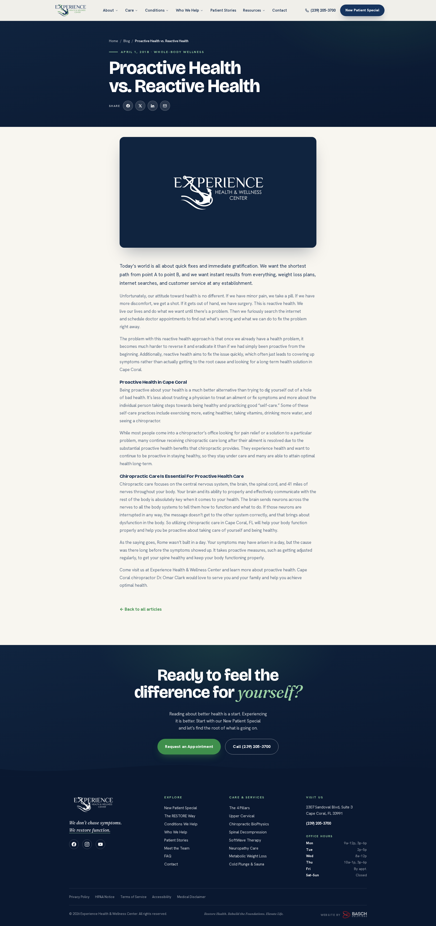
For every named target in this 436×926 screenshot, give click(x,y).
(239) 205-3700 (323, 10)
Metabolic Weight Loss (248, 856)
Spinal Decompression (248, 832)
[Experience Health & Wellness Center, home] (70, 10)
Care (129, 10)
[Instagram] (87, 844)
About (108, 10)
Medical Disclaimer (191, 897)
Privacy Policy (79, 897)
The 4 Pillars (239, 807)
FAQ (167, 856)
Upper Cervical (242, 816)
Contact (279, 10)
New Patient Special (362, 10)
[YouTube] (100, 844)
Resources (252, 10)
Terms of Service (133, 897)
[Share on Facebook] (128, 106)
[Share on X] (140, 106)
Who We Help (187, 10)
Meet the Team (176, 848)
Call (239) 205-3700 (251, 746)
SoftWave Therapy (245, 840)
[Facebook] (74, 844)
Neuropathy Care (243, 848)
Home (113, 41)
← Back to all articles (141, 609)
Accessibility (161, 897)
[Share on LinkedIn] (153, 106)
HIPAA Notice (105, 897)
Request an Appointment (189, 746)
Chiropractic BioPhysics (249, 824)
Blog (126, 41)
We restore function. (89, 830)
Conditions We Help (181, 824)
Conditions (155, 10)
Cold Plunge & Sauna (246, 864)
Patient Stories (223, 10)
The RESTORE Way (179, 816)
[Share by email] (165, 106)
